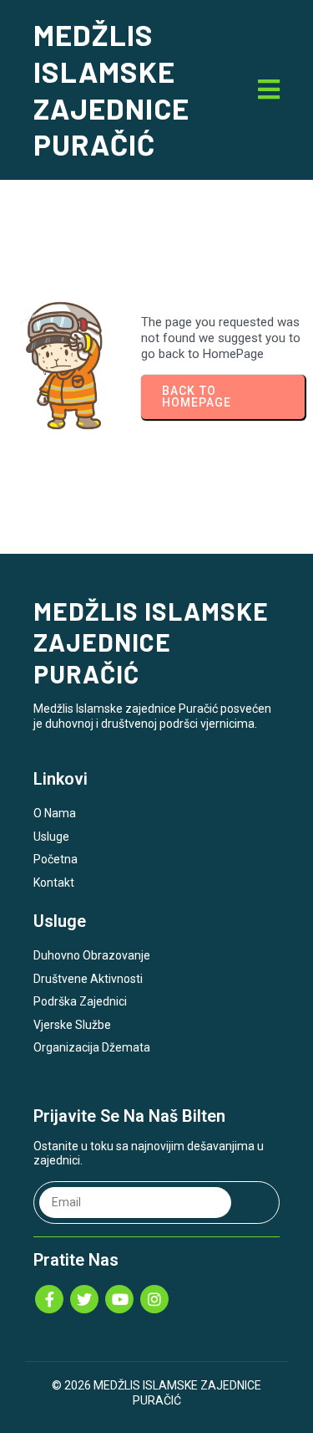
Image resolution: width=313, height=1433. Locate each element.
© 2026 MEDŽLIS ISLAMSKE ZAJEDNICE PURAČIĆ (156, 1393)
